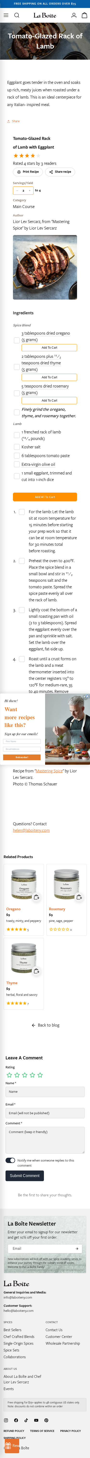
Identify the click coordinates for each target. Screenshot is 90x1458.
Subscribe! (22, 757)
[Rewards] (12, 1446)
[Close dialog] (87, 696)
